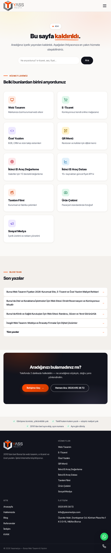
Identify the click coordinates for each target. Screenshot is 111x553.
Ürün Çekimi (64, 486)
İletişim (6, 528)
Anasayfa (8, 506)
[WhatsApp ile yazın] (104, 537)
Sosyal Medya (65, 491)
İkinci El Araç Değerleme (70, 469)
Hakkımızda (9, 512)
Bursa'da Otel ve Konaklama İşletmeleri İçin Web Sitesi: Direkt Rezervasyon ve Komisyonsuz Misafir (55, 303)
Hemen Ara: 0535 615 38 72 (69, 387)
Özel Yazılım (64, 458)
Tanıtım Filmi (64, 480)
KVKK (6, 534)
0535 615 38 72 (66, 506)
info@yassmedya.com (69, 512)
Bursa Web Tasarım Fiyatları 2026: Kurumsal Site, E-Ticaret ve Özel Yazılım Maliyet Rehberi (55, 291)
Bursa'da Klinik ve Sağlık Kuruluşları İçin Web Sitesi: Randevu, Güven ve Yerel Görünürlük (55, 313)
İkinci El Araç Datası (67, 474)
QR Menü (62, 463)
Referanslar (9, 523)
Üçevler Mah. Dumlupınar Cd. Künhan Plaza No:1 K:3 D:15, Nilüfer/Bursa (82, 519)
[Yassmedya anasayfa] (13, 6)
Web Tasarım (64, 447)
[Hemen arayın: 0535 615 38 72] (104, 546)
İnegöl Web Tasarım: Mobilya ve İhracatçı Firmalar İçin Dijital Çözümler (55, 323)
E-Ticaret (62, 452)
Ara (87, 60)
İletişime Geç (35, 387)
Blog (5, 517)
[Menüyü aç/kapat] (105, 5)
